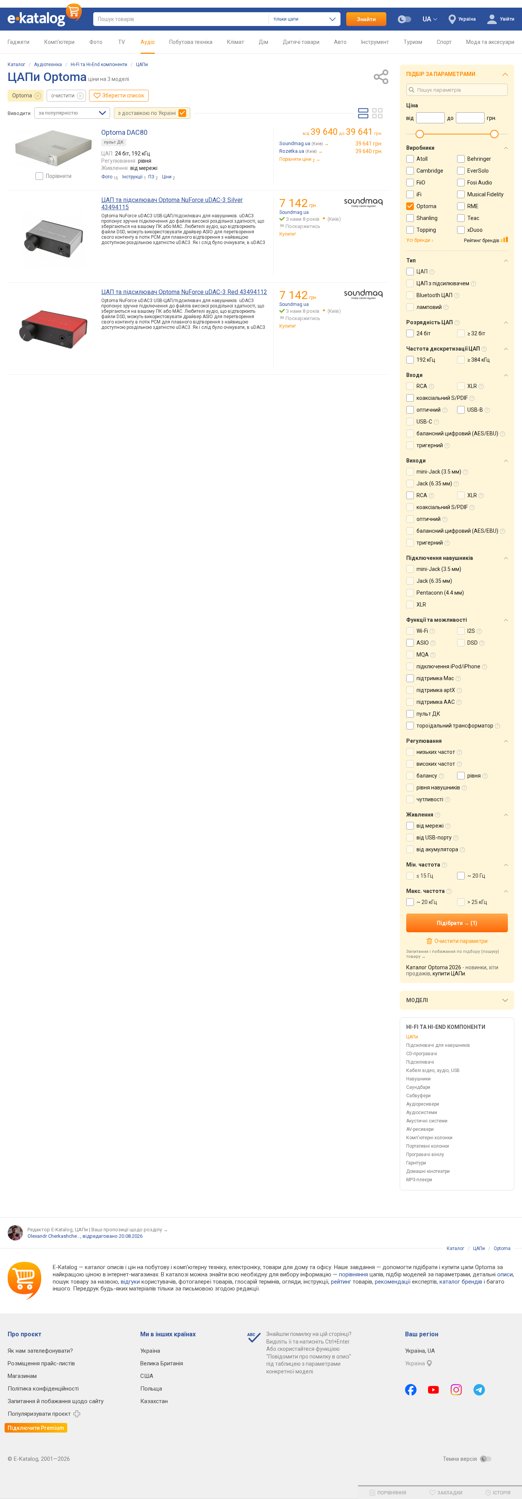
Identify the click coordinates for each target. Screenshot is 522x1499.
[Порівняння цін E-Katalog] (45, 19)
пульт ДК (113, 142)
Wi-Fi (422, 631)
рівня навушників (438, 787)
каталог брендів (460, 1281)
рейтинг (341, 1281)
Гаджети (18, 42)
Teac (473, 218)
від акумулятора (437, 849)
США (146, 1376)
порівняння (353, 1274)
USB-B (475, 410)
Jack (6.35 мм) (434, 483)
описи (505, 1274)
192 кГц (426, 360)
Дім (263, 42)
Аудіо (148, 42)
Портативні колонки (427, 1146)
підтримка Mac (435, 678)
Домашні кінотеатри (428, 1171)
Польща (151, 1388)
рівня (474, 776)
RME (472, 206)
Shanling (427, 218)
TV (121, 42)
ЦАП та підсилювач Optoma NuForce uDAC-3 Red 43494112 (184, 292)
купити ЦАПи (449, 973)
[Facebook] (411, 1390)
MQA (423, 655)
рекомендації (392, 1281)
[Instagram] (456, 1390)
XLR (472, 386)
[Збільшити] (53, 148)
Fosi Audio (479, 182)
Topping (426, 230)
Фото (95, 42)
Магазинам (22, 1376)
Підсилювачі (420, 1062)
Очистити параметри (460, 941)
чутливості (430, 799)
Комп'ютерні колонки (429, 1137)
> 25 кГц (477, 902)
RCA (422, 386)
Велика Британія (161, 1363)
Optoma (22, 95)
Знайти (366, 19)
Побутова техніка (190, 42)
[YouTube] (433, 1390)
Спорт (444, 42)
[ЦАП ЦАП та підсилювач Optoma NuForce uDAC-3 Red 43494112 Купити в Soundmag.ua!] (363, 294)
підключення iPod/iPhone (448, 666)
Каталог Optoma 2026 (433, 967)
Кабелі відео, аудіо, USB (433, 1070)
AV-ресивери (420, 1129)
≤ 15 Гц (425, 876)
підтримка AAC (436, 702)
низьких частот (436, 752)
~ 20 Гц (476, 876)
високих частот (436, 764)
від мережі (430, 826)
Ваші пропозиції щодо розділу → (129, 1229)
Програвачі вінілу (425, 1154)
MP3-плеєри (419, 1179)
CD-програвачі (421, 1053)
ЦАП (422, 271)
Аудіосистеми (421, 1112)
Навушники (418, 1079)
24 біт (424, 333)
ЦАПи (142, 64)
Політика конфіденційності (43, 1388)
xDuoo (475, 230)
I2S (471, 631)
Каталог (16, 64)
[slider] (419, 134)
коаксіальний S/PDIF (442, 398)
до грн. (347, 132)
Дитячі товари (301, 42)
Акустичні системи (426, 1121)
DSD (472, 643)
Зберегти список (123, 95)
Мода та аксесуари (490, 42)
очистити (63, 95)
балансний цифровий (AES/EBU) (457, 433)
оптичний (429, 410)
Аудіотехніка (48, 64)
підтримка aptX (436, 690)
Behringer (479, 159)
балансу (427, 776)
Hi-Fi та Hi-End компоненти (99, 64)
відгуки (130, 1281)
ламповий (429, 307)
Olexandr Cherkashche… (54, 1236)
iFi (419, 194)
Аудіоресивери (422, 1104)
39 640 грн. (369, 151)
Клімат (235, 42)
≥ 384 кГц (478, 360)
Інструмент (375, 42)
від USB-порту (434, 837)
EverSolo (478, 171)
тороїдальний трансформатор (455, 726)
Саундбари (418, 1087)
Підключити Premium (36, 1428)
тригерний (430, 445)
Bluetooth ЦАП (434, 295)
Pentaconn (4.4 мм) (440, 593)
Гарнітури (416, 1163)
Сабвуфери (418, 1095)
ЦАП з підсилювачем (443, 283)
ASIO (423, 643)
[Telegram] (479, 1390)
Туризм (413, 42)
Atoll (422, 159)
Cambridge (430, 171)
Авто (340, 42)
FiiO (421, 182)
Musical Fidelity (485, 194)
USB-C (424, 422)
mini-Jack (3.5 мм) (439, 472)
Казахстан (154, 1401)
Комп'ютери (59, 42)
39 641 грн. (369, 144)
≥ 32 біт (476, 333)
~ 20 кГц (427, 902)
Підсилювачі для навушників (438, 1045)
